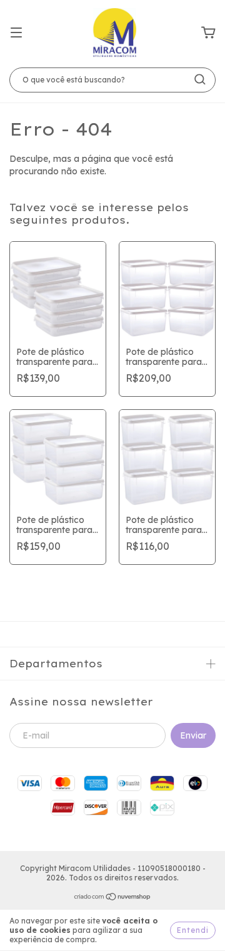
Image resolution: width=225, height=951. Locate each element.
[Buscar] (200, 79)
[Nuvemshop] (113, 898)
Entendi (193, 930)
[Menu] (16, 33)
